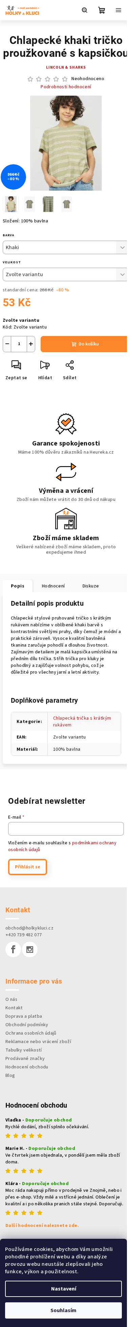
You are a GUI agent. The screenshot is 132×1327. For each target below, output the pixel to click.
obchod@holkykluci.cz (29, 928)
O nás (11, 999)
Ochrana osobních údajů (31, 1033)
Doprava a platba (23, 1016)
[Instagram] (30, 949)
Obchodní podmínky (26, 1024)
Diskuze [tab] (91, 586)
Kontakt (14, 1008)
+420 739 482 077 (23, 935)
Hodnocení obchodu (26, 1067)
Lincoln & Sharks (66, 67)
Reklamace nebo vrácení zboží (38, 1041)
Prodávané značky (25, 1058)
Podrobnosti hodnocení (66, 87)
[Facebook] (13, 949)
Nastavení (63, 1289)
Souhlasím (63, 1310)
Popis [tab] (17, 586)
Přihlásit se (27, 867)
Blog (10, 1075)
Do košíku (89, 344)
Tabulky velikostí (23, 1050)
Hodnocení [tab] (53, 586)
